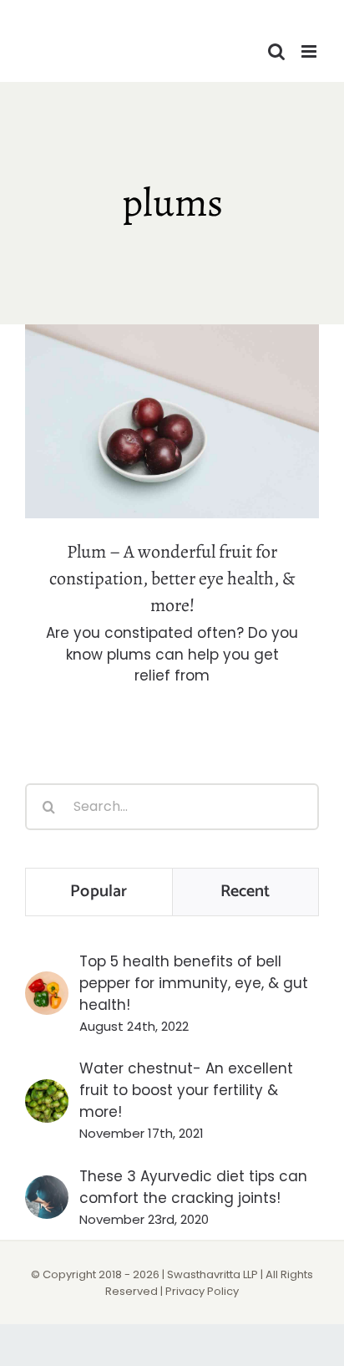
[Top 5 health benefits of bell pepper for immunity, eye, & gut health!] (46, 982)
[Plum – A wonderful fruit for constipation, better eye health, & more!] (172, 421)
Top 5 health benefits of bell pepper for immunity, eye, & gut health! (193, 983)
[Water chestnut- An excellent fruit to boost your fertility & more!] (46, 1090)
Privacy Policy (202, 1291)
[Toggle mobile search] (276, 51)
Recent (245, 891)
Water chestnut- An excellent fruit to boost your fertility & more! (186, 1090)
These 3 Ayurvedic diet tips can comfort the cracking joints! (193, 1187)
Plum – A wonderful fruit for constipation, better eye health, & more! (172, 380)
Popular (98, 891)
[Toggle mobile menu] (310, 51)
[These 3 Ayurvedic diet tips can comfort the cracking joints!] (46, 1186)
